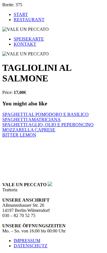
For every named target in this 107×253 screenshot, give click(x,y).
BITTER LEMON (19, 134)
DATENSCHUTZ (30, 245)
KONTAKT (25, 44)
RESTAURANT (29, 19)
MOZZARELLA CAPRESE (28, 129)
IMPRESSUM (27, 240)
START (21, 14)
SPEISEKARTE (29, 39)
